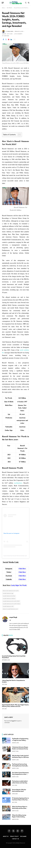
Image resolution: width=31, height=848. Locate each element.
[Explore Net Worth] (15, 3)
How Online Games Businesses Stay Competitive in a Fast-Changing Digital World (20, 774)
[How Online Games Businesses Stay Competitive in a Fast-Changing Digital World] (6, 774)
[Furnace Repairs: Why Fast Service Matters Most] (6, 791)
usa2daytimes (18, 483)
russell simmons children (9, 598)
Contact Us (15, 838)
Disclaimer (23, 836)
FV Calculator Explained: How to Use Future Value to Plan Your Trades (20, 799)
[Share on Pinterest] (8, 39)
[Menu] (3, 3)
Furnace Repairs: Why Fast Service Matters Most (19, 790)
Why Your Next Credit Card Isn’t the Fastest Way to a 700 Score (20, 756)
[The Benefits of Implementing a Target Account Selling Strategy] (6, 740)
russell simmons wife (8, 606)
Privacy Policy (14, 836)
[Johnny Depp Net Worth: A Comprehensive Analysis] (15, 670)
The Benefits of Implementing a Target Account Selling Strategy (20, 740)
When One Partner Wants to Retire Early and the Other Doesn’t (19, 808)
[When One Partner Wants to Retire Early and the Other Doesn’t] (6, 808)
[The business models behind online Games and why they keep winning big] (6, 783)
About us (6, 836)
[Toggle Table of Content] (18, 134)
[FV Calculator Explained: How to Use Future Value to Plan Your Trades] (6, 800)
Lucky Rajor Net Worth (18, 585)
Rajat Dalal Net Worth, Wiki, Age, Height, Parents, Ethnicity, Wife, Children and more (15, 705)
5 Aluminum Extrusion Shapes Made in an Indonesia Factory (20, 748)
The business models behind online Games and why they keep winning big (19, 782)
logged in (13, 721)
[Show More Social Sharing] (14, 39)
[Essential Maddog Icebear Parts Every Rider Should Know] (15, 646)
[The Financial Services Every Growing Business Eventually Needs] (6, 766)
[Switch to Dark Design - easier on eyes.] (26, 2)
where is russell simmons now (10, 609)
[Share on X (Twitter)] (6, 39)
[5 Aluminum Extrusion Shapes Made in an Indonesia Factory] (6, 749)
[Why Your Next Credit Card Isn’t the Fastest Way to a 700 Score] (6, 757)
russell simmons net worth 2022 (11, 601)
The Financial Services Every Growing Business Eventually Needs (19, 765)
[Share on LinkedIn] (11, 39)
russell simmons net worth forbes (11, 603)
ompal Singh (10, 31)
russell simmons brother (9, 596)
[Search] (28, 3)
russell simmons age (8, 593)
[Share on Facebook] (3, 39)
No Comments (18, 33)
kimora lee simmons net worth (10, 590)
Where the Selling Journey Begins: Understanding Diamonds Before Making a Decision (19, 817)
